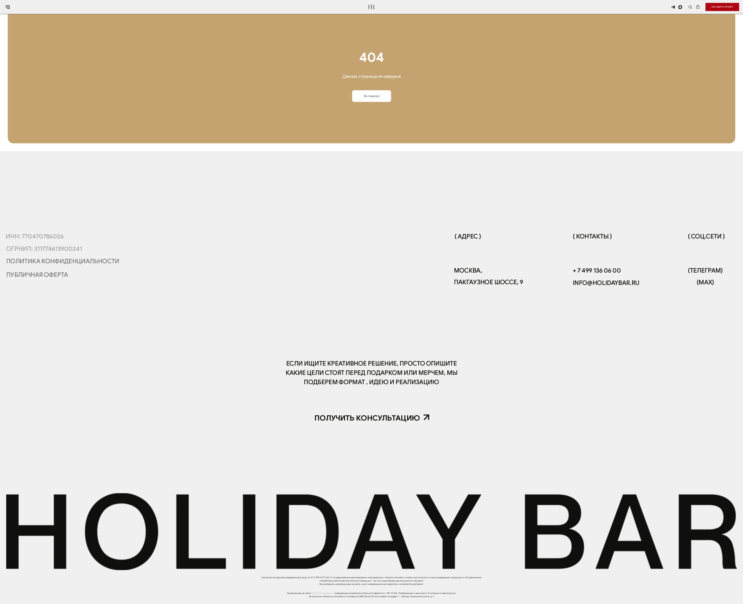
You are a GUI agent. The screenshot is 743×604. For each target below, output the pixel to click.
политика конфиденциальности (62, 261)
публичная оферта (37, 275)
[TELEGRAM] (673, 7)
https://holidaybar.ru (322, 593)
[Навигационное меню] (8, 7)
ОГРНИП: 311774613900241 (44, 249)
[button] (690, 7)
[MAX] (680, 7)
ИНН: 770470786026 (35, 236)
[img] (426, 417)
